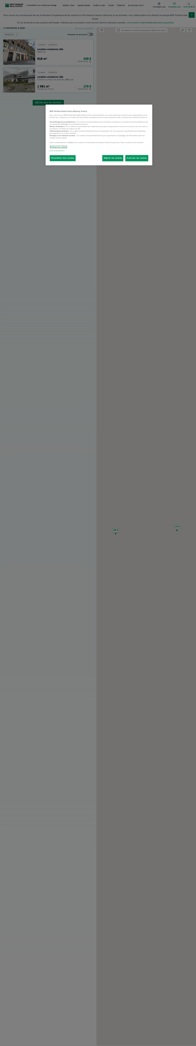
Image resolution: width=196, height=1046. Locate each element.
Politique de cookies (58, 147)
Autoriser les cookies (137, 158)
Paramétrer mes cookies (62, 158)
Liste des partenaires (57, 151)
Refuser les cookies (113, 158)
